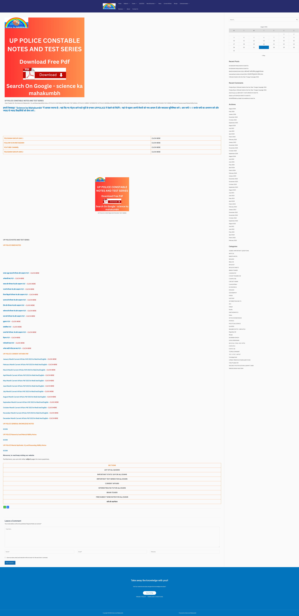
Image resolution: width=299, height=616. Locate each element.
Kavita (230, 309)
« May (263, 55)
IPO (230, 304)
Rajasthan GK (232, 332)
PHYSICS (231, 320)
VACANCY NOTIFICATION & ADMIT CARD (241, 365)
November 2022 (233, 215)
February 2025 (233, 139)
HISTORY (231, 298)
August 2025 (232, 125)
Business (120, 9)
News (159, 3)
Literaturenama (184, 3)
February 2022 (233, 240)
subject (28, 459)
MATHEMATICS (233, 312)
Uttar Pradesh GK (9, 103)
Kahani (231, 306)
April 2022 (232, 234)
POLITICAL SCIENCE (235, 323)
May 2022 (231, 232)
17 (234, 44)
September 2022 (233, 220)
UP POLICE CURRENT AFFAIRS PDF (87, 103)
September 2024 (233, 153)
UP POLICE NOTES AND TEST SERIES (160, 103)
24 (234, 47)
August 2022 (232, 223)
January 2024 (232, 176)
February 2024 (233, 173)
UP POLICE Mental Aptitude (131, 103)
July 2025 (231, 128)
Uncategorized (233, 357)
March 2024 (232, 170)
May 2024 (231, 164)
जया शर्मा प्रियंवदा (233, 98)
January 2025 (232, 142)
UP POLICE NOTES (144, 103)
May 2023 (231, 198)
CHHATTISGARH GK (235, 276)
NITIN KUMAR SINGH (235, 318)
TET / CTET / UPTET (235, 354)
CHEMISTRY (232, 273)
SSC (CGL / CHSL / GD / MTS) (237, 343)
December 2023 (233, 178)
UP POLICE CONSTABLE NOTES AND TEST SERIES (62, 103)
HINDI (231, 295)
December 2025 (233, 117)
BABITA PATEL (233, 256)
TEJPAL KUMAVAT (234, 351)
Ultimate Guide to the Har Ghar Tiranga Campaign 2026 (244, 77)
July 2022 (231, 226)
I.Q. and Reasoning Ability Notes (39, 103)
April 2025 (232, 134)
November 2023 (233, 181)
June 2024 (231, 162)
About (128, 9)
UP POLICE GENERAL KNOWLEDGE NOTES (110, 103)
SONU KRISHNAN (234, 340)
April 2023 (232, 201)
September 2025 (233, 122)
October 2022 (233, 218)
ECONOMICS (233, 287)
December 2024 (233, 145)
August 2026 (232, 108)
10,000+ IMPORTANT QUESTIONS (239, 250)
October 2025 (233, 120)
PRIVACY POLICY (141, 596)
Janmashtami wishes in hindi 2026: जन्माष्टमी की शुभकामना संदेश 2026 (246, 74)
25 (244, 47)
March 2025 (232, 136)
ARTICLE (231, 253)
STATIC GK (232, 348)
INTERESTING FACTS (235, 301)
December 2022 (233, 212)
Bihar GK (231, 262)
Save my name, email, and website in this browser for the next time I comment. (27, 557)
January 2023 (232, 209)
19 (254, 44)
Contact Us (135, 9)
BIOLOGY (231, 264)
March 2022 (232, 237)
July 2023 (231, 192)
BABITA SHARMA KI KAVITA (246, 98)
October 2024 (233, 150)
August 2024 (232, 156)
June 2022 (231, 229)
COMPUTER (232, 278)
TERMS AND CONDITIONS (155, 596)
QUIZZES (141, 3)
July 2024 (231, 159)
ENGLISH (231, 290)
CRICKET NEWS (233, 281)
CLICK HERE (156, 138)
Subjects (126, 3)
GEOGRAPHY (233, 292)
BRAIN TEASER (233, 270)
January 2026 (232, 114)
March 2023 (232, 204)
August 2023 (232, 190)
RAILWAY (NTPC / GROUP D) (237, 329)
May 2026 (231, 111)
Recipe (175, 3)
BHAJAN (231, 259)
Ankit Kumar (232, 92)
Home (119, 3)
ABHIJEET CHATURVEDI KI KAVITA (247, 92)
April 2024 (232, 167)
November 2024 (233, 148)
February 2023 (233, 206)
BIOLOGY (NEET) (234, 267)
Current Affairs (168, 3)
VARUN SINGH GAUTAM (236, 368)
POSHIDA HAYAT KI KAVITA (242, 95)
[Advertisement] (112, 124)
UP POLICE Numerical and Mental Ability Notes (185, 103)
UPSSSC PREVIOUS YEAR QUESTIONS (239, 360)
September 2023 (233, 187)
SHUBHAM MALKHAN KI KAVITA (238, 65)
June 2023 (231, 195)
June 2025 (231, 131)
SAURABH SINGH (234, 337)
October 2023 (233, 184)
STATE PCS (232, 346)
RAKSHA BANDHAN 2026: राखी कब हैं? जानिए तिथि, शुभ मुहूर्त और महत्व (246, 71)
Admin (230, 95)
